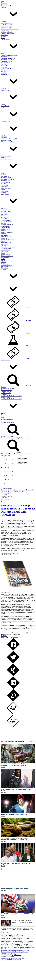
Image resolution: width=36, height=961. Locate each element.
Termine (3, 38)
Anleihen (28, 320)
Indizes (2, 53)
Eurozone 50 (4, 67)
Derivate (28, 333)
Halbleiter (3, 230)
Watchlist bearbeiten (6, 393)
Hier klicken (4, 636)
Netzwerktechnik (5, 257)
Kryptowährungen (5, 360)
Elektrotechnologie (6, 220)
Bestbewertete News (6, 26)
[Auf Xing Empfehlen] (13, 675)
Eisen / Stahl (4, 218)
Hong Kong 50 (5, 74)
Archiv (2, 107)
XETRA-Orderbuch (6, 156)
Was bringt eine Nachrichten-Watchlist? (11, 396)
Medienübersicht (5, 106)
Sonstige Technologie (6, 265)
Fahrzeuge (3, 223)
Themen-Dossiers (5, 39)
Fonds (27, 307)
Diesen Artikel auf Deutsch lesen (9, 637)
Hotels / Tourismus (6, 236)
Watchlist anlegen (5, 397)
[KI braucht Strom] (16, 591)
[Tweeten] (13, 663)
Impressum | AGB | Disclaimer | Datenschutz (12, 958)
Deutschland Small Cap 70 (8, 58)
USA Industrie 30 (5, 62)
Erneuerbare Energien (6, 221)
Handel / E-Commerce (7, 232)
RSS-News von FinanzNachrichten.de (11, 959)
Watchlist (28, 385)
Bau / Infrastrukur (5, 211)
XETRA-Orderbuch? (6, 159)
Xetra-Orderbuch (13, 950)
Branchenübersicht (6, 90)
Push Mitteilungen (5, 493)
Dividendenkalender (6, 140)
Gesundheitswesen (6, 227)
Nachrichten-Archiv (10, 953)
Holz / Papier (4, 235)
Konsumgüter (4, 244)
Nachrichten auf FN (6, 6)
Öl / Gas (3, 259)
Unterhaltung (4, 268)
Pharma (3, 260)
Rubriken (3, 21)
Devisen (28, 358)
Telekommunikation (6, 266)
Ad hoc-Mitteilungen (6, 24)
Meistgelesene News (6, 27)
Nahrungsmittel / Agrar (7, 256)
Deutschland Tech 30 (6, 61)
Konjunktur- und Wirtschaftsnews (10, 29)
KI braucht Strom (5, 592)
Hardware (3, 233)
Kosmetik (3, 245)
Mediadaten (17, 955)
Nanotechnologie (5, 254)
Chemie (3, 215)
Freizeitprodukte (5, 226)
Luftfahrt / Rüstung (6, 250)
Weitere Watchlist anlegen (7, 388)
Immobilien (4, 238)
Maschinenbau (4, 251)
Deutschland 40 (5, 56)
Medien (3, 104)
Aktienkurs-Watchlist (6, 391)
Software (3, 263)
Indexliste (3, 174)
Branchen (3, 88)
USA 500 (3, 64)
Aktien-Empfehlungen (17, 952)
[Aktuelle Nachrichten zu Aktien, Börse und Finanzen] (7, 422)
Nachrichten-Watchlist (6, 390)
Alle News (3, 7)
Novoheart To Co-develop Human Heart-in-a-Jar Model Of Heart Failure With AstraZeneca (18, 510)
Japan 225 (3, 73)
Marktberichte (4, 30)
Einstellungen (4, 394)
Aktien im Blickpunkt (6, 23)
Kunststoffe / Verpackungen (8, 247)
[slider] (3, 500)
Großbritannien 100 (6, 68)
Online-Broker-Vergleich (7, 142)
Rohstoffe (3, 262)
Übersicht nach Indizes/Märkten (9, 55)
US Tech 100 (4, 65)
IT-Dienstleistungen (6, 242)
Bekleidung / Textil (6, 212)
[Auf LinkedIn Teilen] (13, 688)
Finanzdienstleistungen (7, 224)
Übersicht (3, 157)
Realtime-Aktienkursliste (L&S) (9, 139)
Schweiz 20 (4, 70)
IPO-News (3, 36)
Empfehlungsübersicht (6, 32)
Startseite (3, 1)
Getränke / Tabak (5, 229)
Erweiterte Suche (5, 121)
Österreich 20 (4, 71)
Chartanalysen (4, 35)
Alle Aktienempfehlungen (7, 33)
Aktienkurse (4, 136)
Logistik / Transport (6, 248)
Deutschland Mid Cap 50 (7, 59)
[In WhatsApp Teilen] (13, 701)
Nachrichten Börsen (6, 952)
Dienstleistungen (5, 217)
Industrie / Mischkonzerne (7, 239)
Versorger (3, 269)
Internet (3, 241)
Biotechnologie (5, 214)
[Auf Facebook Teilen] (13, 650)
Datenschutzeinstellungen (7, 955)
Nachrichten (4, 3)
